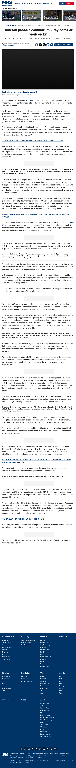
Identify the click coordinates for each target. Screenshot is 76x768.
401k (3, 654)
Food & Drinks (6, 688)
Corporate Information (47, 717)
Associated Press (9, 46)
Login (62, 3)
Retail (42, 661)
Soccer (61, 688)
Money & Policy (26, 642)
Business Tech (44, 683)
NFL (60, 676)
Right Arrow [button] (72, 15)
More (52, 3)
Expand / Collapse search (57, 3)
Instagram (28, 748)
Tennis (61, 693)
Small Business (26, 645)
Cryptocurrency (45, 645)
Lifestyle (5, 673)
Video (23, 700)
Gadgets (43, 681)
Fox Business (7, 3)
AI (41, 690)
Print (47, 44)
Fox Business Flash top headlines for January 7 (19, 92)
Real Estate (25, 673)
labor (66, 116)
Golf (60, 690)
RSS (44, 748)
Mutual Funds (44, 666)
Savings (4, 649)
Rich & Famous (7, 679)
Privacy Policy (44, 710)
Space (42, 693)
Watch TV (69, 3)
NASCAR (62, 683)
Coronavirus (11, 25)
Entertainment (6, 676)
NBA (60, 679)
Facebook (36, 44)
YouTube (32, 748)
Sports (62, 673)
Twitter (40, 44)
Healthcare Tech (45, 686)
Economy (30, 3)
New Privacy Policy (25, 753)
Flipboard (36, 748)
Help (51, 753)
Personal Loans (7, 647)
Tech (42, 673)
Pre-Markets (44, 664)
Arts (3, 690)
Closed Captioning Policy (62, 753)
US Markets (44, 642)
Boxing (61, 686)
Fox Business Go (45, 734)
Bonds (42, 652)
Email (51, 44)
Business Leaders (45, 657)
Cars (3, 683)
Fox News (43, 729)
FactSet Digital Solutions (26, 757)
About (42, 700)
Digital (42, 676)
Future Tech (44, 688)
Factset (61, 756)
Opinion (5, 700)
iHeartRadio (55, 748)
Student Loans (6, 642)
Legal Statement (38, 757)
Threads (44, 44)
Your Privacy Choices (42, 753)
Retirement (6, 657)
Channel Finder (45, 703)
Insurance (5, 652)
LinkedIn (40, 748)
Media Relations (45, 715)
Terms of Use (44, 708)
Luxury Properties (26, 681)
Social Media (44, 679)
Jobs (41, 705)
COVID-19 (31, 100)
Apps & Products (45, 736)
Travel (4, 681)
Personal (24, 676)
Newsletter (47, 748)
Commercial (25, 679)
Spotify (51, 748)
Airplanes (5, 686)
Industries (43, 659)
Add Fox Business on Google (64, 44)
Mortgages (5, 640)
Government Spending (28, 640)
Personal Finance (19, 3)
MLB (60, 681)
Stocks (42, 640)
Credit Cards (6, 645)
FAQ (41, 713)
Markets (38, 3)
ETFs (41, 654)
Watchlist (46, 3)
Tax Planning (6, 659)
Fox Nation (43, 732)
